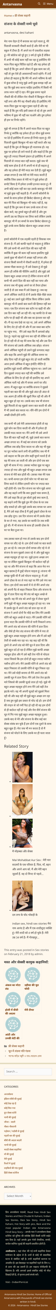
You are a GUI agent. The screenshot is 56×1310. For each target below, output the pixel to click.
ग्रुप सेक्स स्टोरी (10, 1112)
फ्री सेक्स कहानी (22, 16)
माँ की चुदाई (9, 1154)
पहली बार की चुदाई (12, 1135)
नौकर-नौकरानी (10, 1126)
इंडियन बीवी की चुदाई (12, 1099)
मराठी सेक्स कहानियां (12, 1149)
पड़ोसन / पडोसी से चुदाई (14, 1131)
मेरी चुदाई (8, 1159)
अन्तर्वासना (8, 1094)
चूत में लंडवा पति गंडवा (19, 1051)
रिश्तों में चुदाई (9, 1163)
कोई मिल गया (9, 1108)
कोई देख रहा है (10, 1103)
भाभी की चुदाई (10, 1145)
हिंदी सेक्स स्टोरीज (11, 1172)
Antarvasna (12, 4)
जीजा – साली (9, 1122)
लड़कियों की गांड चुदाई (13, 1168)
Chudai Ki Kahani (33, 1216)
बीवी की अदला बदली (13, 1140)
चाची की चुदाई (10, 1117)
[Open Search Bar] (39, 4)
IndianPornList (20, 1282)
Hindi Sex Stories (39, 1305)
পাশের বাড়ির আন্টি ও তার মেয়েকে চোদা (24, 1056)
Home (8, 16)
